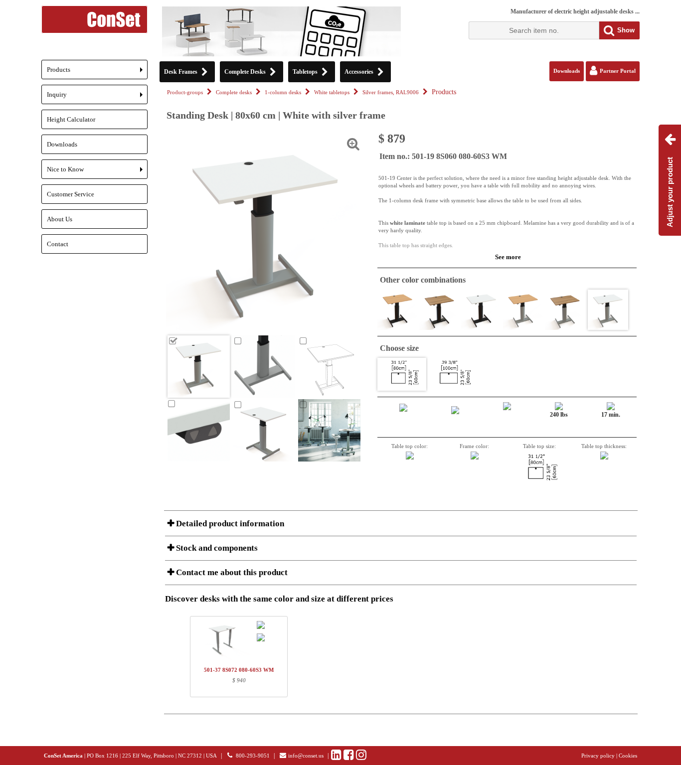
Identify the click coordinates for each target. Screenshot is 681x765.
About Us (59, 219)
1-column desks (283, 92)
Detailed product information (229, 523)
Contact (57, 244)
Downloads (62, 144)
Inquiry (97, 97)
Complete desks (234, 92)
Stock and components (216, 548)
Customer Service (70, 194)
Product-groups (185, 92)
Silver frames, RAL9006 (390, 92)
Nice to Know (97, 172)
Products (97, 72)
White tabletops (331, 92)
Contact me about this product (231, 572)
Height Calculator (71, 119)
